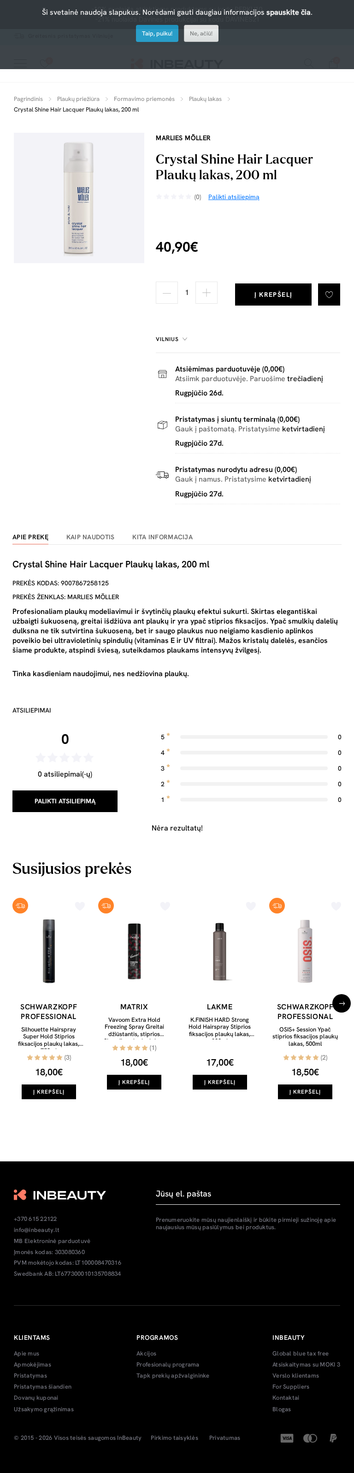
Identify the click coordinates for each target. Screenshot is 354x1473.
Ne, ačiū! (201, 33)
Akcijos (146, 1353)
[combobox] (173, 339)
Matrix (134, 1007)
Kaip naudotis (90, 537)
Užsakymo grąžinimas (44, 1409)
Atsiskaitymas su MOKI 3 (306, 1364)
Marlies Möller (183, 138)
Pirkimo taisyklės (174, 1438)
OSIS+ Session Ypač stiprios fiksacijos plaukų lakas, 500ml (305, 1036)
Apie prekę (30, 537)
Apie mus (26, 1353)
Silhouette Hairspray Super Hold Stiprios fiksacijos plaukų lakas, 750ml (48, 1040)
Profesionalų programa (167, 1364)
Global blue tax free (300, 1353)
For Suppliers (290, 1387)
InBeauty (129, 1438)
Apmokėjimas (32, 1364)
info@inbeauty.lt (36, 1230)
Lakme (219, 1007)
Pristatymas (30, 1375)
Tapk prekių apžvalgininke (173, 1375)
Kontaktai (285, 1398)
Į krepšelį (273, 294)
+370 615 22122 (35, 1219)
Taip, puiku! (157, 33)
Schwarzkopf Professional (48, 1011)
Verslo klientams (295, 1375)
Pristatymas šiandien (42, 1387)
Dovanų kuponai (36, 1398)
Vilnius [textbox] (167, 339)
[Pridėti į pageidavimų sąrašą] (329, 294)
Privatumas (225, 1438)
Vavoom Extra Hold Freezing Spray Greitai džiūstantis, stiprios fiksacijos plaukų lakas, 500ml (134, 1034)
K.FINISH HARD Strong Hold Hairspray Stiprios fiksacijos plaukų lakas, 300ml (220, 1030)
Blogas (281, 1409)
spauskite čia (288, 12)
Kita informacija (162, 537)
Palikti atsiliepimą (65, 801)
